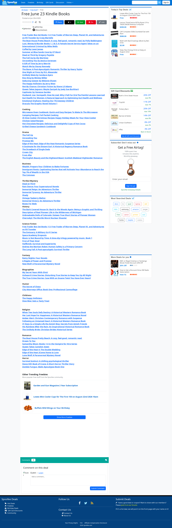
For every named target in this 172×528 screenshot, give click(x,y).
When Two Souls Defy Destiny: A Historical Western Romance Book (54, 312)
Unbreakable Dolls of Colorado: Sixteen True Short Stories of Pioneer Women (58, 215)
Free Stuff (34, 10)
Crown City (27, 152)
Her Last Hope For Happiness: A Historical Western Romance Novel (54, 315)
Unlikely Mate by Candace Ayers (37, 75)
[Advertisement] (65, 442)
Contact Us (68, 513)
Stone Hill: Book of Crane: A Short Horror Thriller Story (48, 364)
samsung (125, 209)
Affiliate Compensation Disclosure (96, 523)
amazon (136, 209)
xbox (116, 204)
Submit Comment (98, 488)
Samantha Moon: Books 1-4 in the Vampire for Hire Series (49, 344)
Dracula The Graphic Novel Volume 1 (39, 103)
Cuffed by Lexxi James (32, 49)
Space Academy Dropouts (34, 235)
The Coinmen (28, 175)
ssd (143, 215)
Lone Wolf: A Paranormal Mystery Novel (41, 355)
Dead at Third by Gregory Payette (38, 55)
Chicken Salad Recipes (32, 120)
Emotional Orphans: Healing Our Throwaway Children (48, 100)
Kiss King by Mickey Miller (34, 77)
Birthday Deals (12, 508)
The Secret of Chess (31, 286)
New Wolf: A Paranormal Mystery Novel (41, 263)
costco (139, 220)
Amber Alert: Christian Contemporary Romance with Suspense (52, 318)
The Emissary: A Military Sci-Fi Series (39, 232)
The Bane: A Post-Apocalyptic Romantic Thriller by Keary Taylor (52, 69)
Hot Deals (11, 503)
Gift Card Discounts (120, 90)
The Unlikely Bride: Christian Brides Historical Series (47, 329)
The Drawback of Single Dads (36, 149)
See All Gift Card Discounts (131, 136)
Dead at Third (28, 183)
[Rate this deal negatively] (40, 22)
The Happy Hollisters (32, 298)
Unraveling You (29, 138)
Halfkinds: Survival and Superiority (39, 243)
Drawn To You (28, 341)
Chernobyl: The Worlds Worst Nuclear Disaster (44, 218)
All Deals (25, 10)
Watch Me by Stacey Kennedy (36, 66)
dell (145, 204)
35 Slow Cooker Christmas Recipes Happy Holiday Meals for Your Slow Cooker (59, 118)
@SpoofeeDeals (41, 30)
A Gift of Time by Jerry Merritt (36, 63)
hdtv (115, 209)
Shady (25, 195)
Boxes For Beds (29, 203)
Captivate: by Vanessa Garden (36, 92)
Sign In (166, 2)
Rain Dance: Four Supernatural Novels (40, 186)
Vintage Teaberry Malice (33, 198)
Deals (23, 2)
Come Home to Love (49, 352)
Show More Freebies (64, 417)
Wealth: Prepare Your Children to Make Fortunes (45, 166)
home (121, 220)
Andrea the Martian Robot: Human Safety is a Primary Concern (52, 246)
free (118, 215)
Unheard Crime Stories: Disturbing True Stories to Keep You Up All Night (56, 275)
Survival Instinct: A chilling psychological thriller (45, 361)
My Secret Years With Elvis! (35, 272)
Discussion (60, 2)
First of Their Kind (30, 241)
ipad (129, 204)
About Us (67, 515)
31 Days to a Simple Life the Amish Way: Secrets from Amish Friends (54, 324)
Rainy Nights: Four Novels (34, 258)
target (145, 209)
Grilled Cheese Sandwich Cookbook (39, 126)
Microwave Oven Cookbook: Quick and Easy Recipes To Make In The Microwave (60, 112)
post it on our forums (129, 505)
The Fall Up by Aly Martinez (35, 58)
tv (123, 204)
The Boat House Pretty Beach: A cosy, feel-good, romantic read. (52, 338)
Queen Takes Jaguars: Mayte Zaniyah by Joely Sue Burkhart (50, 89)
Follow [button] (69, 2)
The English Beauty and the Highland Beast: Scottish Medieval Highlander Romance (62, 158)
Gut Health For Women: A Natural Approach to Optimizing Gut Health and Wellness (62, 98)
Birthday (40, 2)
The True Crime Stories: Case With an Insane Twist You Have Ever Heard (56, 278)
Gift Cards (49, 2)
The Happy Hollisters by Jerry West (38, 83)
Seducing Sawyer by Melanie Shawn (39, 80)
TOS (81, 523)
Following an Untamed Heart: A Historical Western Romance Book (54, 321)
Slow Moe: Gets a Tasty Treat (35, 301)
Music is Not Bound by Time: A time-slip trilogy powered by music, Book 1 (57, 238)
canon (126, 215)
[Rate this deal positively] (36, 22)
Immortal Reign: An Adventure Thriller (40, 189)
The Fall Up (27, 135)
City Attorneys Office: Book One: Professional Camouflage (49, 289)
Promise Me (28, 140)
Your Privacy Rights (71, 523)
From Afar (27, 155)
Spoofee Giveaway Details (131, 190)
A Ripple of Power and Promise (36, 261)
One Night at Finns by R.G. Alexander (40, 72)
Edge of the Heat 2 (31, 352)
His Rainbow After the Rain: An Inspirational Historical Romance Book (55, 326)
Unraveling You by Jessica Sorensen (39, 60)
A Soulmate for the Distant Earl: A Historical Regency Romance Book (55, 146)
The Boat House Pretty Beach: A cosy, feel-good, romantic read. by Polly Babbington (62, 40)
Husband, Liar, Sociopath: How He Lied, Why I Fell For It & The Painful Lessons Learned (63, 95)
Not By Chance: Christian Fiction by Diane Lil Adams (47, 86)
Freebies (31, 2)
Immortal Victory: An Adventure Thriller (41, 200)
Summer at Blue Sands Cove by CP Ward (41, 52)
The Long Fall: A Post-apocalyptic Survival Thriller (46, 249)
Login (41, 473)
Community (11, 513)
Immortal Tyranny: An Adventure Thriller (42, 192)
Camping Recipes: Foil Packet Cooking (40, 115)
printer (135, 215)
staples (130, 220)
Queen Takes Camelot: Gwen (35, 346)
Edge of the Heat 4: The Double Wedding (41, 349)
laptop (137, 204)
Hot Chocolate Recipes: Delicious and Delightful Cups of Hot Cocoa (53, 123)
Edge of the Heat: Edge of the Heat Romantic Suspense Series (51, 143)
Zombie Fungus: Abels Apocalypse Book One (43, 366)
